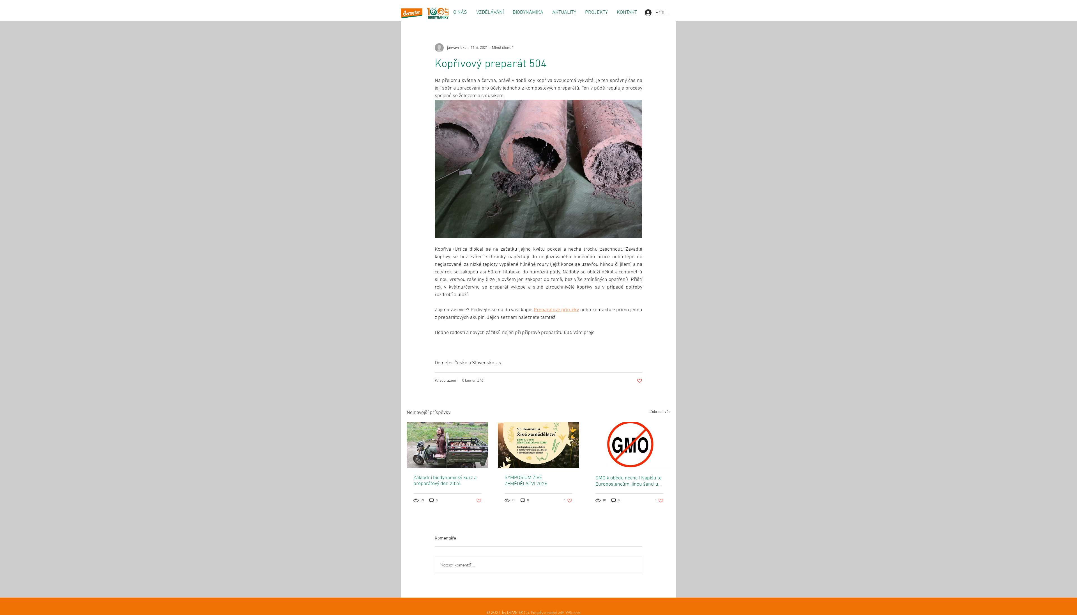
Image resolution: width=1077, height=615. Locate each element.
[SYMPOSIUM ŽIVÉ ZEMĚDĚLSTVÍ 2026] (538, 445)
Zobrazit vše (660, 412)
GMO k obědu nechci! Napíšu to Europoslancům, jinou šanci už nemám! (628, 481)
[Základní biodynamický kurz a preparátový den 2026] (447, 445)
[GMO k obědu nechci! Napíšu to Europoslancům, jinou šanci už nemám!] (629, 445)
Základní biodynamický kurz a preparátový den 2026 (445, 481)
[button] (459, 12)
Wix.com (573, 612)
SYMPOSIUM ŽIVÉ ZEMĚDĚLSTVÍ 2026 (526, 481)
